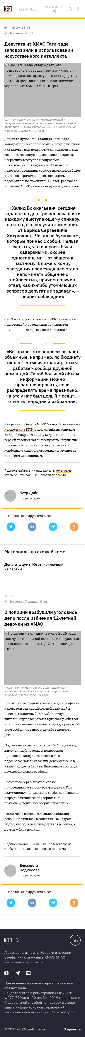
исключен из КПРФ (19, 429)
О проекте (72, 1029)
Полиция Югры (36, 601)
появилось (26, 819)
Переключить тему (79, 9)
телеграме (63, 470)
